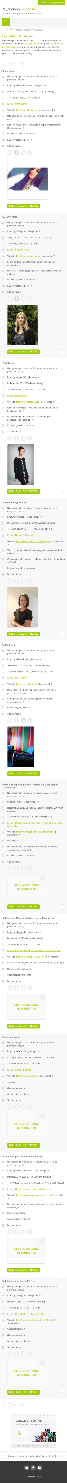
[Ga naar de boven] (62, 206)
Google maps (41, 85)
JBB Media (31, 1476)
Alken (19, 377)
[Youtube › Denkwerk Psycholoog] (30, 580)
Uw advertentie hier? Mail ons (33, 1445)
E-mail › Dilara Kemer (17, 104)
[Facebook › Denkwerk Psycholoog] (16, 580)
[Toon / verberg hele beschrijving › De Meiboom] (36, 691)
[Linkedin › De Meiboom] (23, 720)
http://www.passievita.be (27, 402)
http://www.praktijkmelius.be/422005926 (35, 1320)
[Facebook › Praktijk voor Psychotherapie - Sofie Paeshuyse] (16, 987)
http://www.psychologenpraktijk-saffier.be (35, 832)
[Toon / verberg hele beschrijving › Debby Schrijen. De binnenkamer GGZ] (36, 1205)
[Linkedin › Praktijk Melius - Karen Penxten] (23, 1354)
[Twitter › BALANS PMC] (10, 298)
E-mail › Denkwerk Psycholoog (21, 535)
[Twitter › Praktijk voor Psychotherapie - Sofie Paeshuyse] (10, 987)
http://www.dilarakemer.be (28, 110)
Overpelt (21, 517)
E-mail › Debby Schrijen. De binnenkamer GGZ (29, 1189)
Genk (19, 802)
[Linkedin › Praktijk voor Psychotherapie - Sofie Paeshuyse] (23, 987)
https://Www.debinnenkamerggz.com (33, 1195)
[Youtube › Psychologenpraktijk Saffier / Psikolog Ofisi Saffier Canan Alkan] (30, 868)
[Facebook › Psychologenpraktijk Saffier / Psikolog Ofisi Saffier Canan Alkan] (16, 868)
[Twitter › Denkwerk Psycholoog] (10, 580)
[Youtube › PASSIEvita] (30, 438)
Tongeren (21, 231)
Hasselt (20, 659)
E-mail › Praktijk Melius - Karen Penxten (26, 1314)
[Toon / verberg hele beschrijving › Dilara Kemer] (36, 117)
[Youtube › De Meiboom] (30, 720)
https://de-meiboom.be (26, 684)
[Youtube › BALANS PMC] (30, 298)
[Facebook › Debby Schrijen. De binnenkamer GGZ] (16, 1231)
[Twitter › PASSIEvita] (10, 438)
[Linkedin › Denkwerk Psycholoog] (23, 580)
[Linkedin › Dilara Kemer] (23, 152)
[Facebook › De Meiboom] (16, 720)
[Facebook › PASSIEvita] (16, 438)
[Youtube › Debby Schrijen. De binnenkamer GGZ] (30, 1231)
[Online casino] (33, 1415)
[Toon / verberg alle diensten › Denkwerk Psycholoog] (36, 561)
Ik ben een (52, 2)
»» (21, 64)
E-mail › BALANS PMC (18, 250)
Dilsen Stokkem (24, 1170)
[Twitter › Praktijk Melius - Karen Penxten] (10, 1354)
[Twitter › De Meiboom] (10, 720)
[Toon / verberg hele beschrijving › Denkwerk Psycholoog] (36, 552)
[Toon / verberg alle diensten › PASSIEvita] (36, 418)
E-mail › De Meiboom (17, 678)
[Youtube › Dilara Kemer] (30, 152)
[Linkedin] (39, 1468)
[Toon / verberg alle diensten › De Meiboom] (36, 700)
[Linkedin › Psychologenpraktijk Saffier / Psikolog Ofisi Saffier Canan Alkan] (23, 868)
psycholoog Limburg (30, 43)
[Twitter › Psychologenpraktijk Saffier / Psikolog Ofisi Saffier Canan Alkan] (10, 868)
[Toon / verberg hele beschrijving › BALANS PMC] (36, 263)
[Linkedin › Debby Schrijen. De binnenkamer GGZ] (23, 1231)
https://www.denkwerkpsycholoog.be (33, 541)
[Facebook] (33, 1468)
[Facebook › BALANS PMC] (16, 298)
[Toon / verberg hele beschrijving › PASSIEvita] (36, 409)
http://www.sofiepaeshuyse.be (30, 957)
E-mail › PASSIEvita (17, 395)
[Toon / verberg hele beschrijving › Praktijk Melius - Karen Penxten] (36, 1329)
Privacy (39, 1476)
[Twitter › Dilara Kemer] (10, 152)
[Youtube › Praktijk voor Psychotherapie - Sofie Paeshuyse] (30, 987)
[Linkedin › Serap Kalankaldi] (23, 1107)
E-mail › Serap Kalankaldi (19, 1070)
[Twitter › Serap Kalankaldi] (10, 1107)
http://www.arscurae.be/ (27, 1076)
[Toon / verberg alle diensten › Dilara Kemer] (36, 126)
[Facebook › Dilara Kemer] (16, 152)
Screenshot (49, 110)
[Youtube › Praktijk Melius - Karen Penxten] (30, 1354)
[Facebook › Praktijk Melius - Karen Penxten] (16, 1354)
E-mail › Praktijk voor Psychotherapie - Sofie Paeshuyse (33, 950)
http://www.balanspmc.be (28, 256)
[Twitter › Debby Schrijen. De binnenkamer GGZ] (10, 1231)
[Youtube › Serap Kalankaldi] (30, 1107)
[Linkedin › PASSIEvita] (23, 438)
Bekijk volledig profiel (23, 206)
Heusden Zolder (24, 85)
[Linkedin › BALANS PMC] (23, 298)
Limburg (11, 85)
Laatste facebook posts (19, 140)
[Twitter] (26, 1468)
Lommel (21, 932)
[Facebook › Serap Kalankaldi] (16, 1107)
